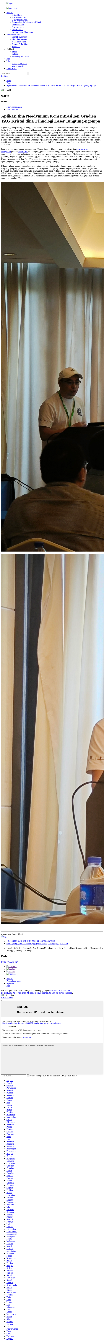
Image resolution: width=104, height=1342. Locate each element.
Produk (9, 12)
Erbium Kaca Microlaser (22, 32)
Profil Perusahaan (19, 37)
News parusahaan (19, 63)
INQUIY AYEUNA (10, 962)
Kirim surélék (7, 998)
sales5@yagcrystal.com (37, 943)
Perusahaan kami (13, 34)
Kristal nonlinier (19, 17)
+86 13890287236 (14, 941)
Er (2, 993)
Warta (9, 61)
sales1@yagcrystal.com (16, 943)
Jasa (8, 59)
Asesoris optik (18, 27)
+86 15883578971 (47, 941)
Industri (15, 54)
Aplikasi (10, 983)
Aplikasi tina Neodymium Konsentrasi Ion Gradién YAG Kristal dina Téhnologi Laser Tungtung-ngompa (51, 85)
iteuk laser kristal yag (46, 993)
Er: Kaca (8, 993)
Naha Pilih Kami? (19, 42)
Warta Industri (18, 66)
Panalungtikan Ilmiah (21, 56)
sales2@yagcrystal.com (58, 943)
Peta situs (53, 990)
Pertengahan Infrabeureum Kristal (26, 22)
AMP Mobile (64, 990)
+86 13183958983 (31, 941)
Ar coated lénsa (19, 993)
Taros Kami (11, 68)
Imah (8, 80)
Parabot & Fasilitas (20, 44)
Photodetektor (18, 25)
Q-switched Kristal (20, 20)
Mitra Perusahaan (19, 39)
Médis (14, 51)
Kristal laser (17, 15)
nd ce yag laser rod (64, 993)
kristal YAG (23, 151)
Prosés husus (17, 29)
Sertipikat (16, 46)
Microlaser (31, 993)
